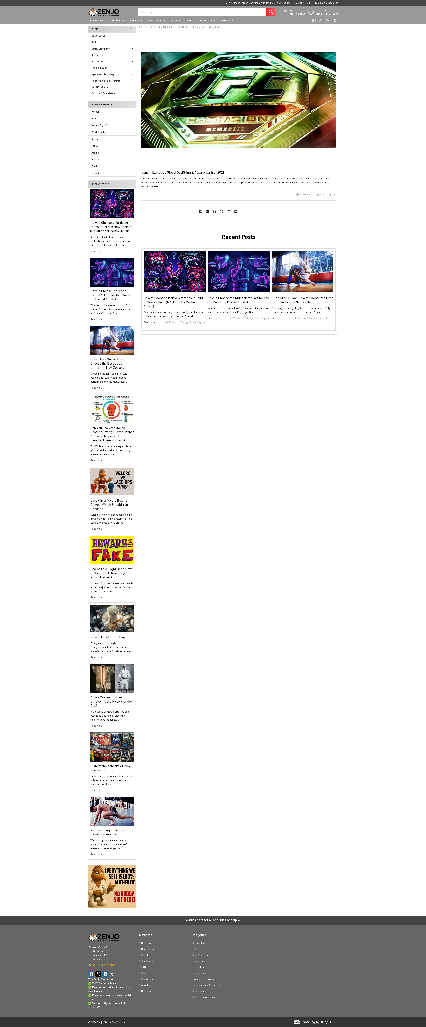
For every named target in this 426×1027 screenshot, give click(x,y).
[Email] (208, 212)
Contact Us (116, 20)
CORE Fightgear (100, 132)
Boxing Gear (98, 54)
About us (227, 20)
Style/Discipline (100, 48)
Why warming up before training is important (107, 832)
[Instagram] (328, 20)
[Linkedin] (229, 212)
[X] (321, 20)
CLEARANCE (98, 35)
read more (96, 250)
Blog (189, 20)
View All (95, 172)
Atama (95, 152)
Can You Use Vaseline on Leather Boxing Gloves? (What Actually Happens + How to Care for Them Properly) (112, 434)
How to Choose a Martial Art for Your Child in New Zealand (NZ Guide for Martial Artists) (111, 226)
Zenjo (94, 145)
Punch (94, 118)
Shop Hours (95, 20)
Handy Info (156, 20)
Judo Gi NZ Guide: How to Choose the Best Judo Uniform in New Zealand (108, 363)
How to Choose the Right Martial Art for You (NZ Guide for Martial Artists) (110, 295)
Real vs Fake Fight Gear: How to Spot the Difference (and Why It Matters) (111, 573)
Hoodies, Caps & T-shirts (105, 80)
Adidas (95, 138)
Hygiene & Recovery (102, 74)
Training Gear (99, 67)
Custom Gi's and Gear (103, 93)
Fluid (94, 166)
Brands (135, 20)
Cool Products (99, 87)
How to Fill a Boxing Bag (107, 637)
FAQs (174, 20)
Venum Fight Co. (100, 125)
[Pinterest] (236, 212)
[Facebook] (314, 20)
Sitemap (146, 990)
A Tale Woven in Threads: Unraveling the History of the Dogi (111, 701)
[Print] (215, 212)
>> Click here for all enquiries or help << (213, 920)
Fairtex (95, 159)
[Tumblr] (335, 20)
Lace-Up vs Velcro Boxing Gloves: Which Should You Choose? (109, 504)
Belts (94, 42)
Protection (97, 61)
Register (333, 2)
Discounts (205, 20)
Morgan (95, 111)
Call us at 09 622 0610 (104, 965)
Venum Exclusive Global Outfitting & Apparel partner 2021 (182, 172)
